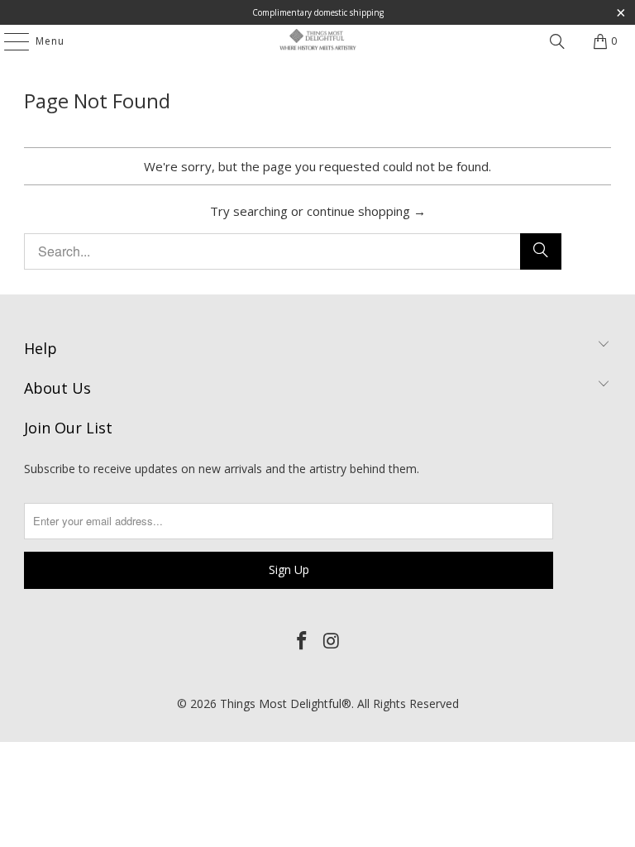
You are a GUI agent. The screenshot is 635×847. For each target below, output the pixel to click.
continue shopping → (366, 211)
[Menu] (8, 41)
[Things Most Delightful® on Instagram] (331, 641)
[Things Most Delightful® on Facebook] (301, 641)
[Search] (557, 41)
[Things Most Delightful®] (317, 41)
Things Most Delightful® (285, 703)
